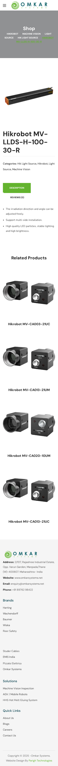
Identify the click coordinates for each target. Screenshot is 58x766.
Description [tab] (17, 187)
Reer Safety (10, 631)
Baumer (7, 619)
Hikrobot (12, 33)
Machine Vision (31, 33)
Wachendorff (10, 613)
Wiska (6, 625)
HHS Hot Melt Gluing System (20, 700)
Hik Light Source (28, 37)
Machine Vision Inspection (18, 688)
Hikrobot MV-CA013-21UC (29, 521)
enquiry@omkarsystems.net (27, 583)
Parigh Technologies (40, 760)
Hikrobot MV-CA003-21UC (29, 324)
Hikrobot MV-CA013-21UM (29, 390)
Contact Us (9, 735)
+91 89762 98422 (22, 589)
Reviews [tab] (17, 197)
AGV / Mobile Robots (15, 694)
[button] (54, 5)
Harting (7, 607)
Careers (7, 729)
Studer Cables (11, 651)
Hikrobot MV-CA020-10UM (29, 456)
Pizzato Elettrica (12, 663)
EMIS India (9, 657)
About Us (8, 718)
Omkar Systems (12, 669)
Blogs (6, 724)
